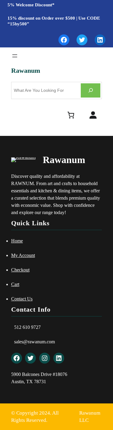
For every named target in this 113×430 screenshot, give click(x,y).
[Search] (90, 90)
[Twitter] (82, 39)
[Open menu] (14, 55)
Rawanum (25, 70)
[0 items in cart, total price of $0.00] (70, 115)
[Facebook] (63, 39)
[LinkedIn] (100, 39)
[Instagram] (44, 358)
